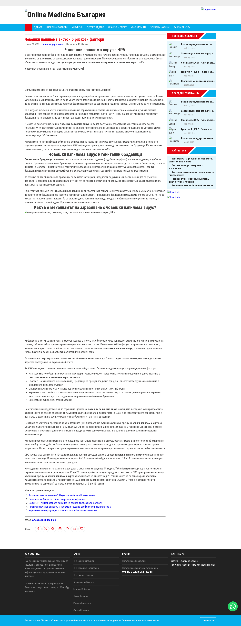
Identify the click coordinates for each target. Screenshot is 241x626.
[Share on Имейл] (74, 529)
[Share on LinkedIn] (60, 529)
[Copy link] (81, 529)
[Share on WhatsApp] (67, 529)
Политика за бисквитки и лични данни (140, 620)
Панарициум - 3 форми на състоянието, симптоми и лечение (191, 160)
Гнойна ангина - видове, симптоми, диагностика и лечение (189, 180)
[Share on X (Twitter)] (45, 529)
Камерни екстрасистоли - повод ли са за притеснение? (191, 173)
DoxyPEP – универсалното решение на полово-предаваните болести (65, 503)
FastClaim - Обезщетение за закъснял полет (193, 564)
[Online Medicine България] (65, 14)
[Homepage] (28, 27)
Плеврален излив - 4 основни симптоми (192, 185)
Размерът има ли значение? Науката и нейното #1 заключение (62, 495)
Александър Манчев (53, 44)
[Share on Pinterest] (52, 529)
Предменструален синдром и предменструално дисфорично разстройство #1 (70, 506)
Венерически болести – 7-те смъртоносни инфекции (57, 499)
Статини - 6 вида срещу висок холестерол (186, 167)
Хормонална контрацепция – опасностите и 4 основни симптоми (63, 510)
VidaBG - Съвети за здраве (184, 561)
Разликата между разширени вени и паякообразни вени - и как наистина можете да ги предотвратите (198, 81)
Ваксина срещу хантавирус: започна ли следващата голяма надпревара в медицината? (198, 44)
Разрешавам (208, 620)
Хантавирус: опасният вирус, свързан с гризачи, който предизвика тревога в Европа (198, 53)
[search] (205, 27)
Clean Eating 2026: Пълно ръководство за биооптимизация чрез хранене (198, 62)
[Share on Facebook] (38, 529)
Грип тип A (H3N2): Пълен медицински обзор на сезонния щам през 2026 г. (198, 72)
